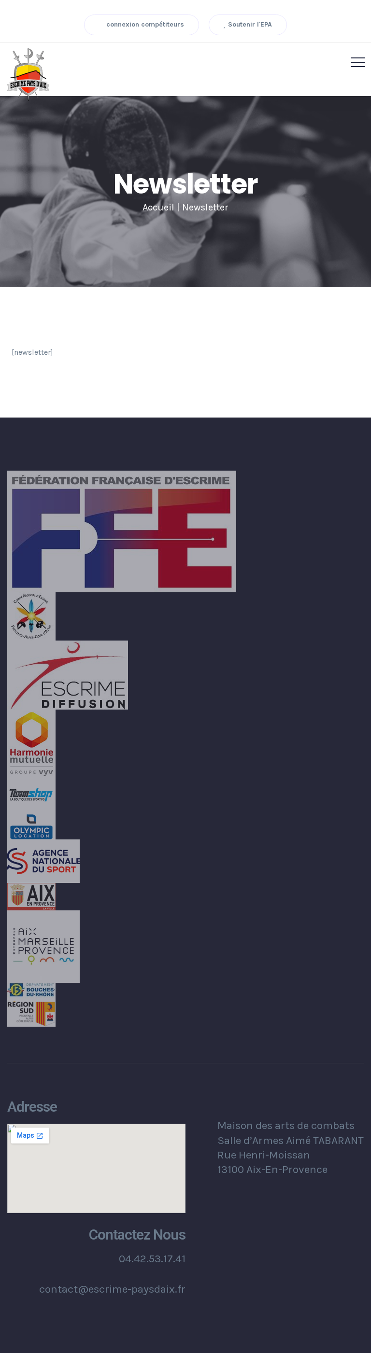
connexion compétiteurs (144, 24)
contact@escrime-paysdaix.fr (112, 1289)
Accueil (158, 207)
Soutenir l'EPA (249, 24)
